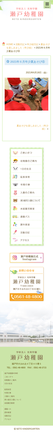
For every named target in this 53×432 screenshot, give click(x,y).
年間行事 (26, 185)
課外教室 (26, 224)
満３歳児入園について (26, 201)
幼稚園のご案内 (26, 161)
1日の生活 (26, 169)
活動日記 (20, 44)
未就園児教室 (26, 209)
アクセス (26, 240)
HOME (9, 44)
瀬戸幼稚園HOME (11, 373)
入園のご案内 (26, 193)
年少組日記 (32, 44)
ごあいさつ (26, 153)
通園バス (26, 216)
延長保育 (26, 177)
